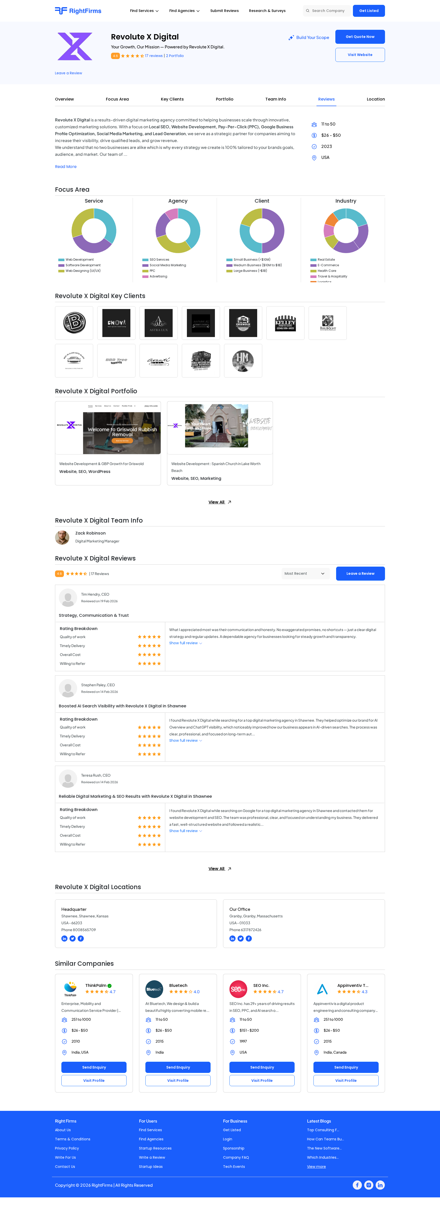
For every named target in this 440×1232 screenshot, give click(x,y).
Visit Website (360, 54)
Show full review (184, 643)
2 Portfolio (175, 55)
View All (217, 502)
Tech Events (234, 1166)
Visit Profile (94, 1080)
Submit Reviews (224, 10)
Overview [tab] (64, 99)
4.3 (364, 992)
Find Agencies (151, 1139)
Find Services (150, 1129)
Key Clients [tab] (172, 99)
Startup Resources (155, 1148)
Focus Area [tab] (117, 99)
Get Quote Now (360, 36)
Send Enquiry (94, 1067)
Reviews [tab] (326, 99)
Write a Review (152, 1157)
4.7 (112, 992)
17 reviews (154, 55)
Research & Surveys (267, 10)
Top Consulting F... (323, 1129)
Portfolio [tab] (224, 99)
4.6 (115, 56)
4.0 (197, 992)
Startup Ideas (151, 1166)
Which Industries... (323, 1157)
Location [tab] (376, 99)
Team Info (275, 99)
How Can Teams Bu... (325, 1139)
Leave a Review (68, 73)
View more (316, 1166)
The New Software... (324, 1148)
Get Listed (369, 10)
